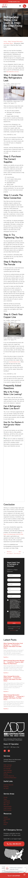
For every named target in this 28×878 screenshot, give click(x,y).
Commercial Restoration (10, 777)
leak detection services (13, 71)
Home (5, 41)
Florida (5, 797)
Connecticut (7, 801)
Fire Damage (7, 768)
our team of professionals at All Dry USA (13, 533)
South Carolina (7, 808)
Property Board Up (9, 776)
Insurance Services (8, 785)
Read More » (6, 657)
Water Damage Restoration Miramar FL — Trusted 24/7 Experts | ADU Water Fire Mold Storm (14, 662)
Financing (6, 786)
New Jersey (7, 803)
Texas (5, 799)
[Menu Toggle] (20, 6)
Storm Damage (8, 770)
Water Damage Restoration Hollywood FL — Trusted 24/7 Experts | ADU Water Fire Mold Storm (12, 678)
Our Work (6, 788)
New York (6, 804)
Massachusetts (7, 806)
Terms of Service (13, 630)
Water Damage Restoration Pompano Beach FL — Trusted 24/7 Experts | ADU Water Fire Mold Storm (14, 697)
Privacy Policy (15, 628)
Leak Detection (8, 772)
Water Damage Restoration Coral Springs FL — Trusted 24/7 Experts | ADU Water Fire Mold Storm (13, 645)
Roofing (6, 774)
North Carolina (7, 810)
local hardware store (14, 362)
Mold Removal (7, 766)
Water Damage (8, 765)
